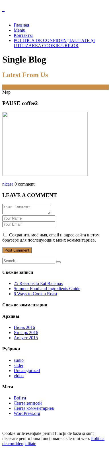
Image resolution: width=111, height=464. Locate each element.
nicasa (7, 184)
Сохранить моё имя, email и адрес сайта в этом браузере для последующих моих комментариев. (51, 237)
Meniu (19, 30)
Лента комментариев (34, 408)
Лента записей (28, 403)
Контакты (23, 35)
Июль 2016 (24, 327)
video (19, 375)
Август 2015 (26, 337)
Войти (20, 397)
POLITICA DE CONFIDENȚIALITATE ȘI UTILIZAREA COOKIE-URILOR (54, 43)
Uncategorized (27, 370)
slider (18, 365)
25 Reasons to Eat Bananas (38, 283)
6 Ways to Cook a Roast (35, 293)
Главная (21, 25)
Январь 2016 (26, 332)
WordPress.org (27, 413)
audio (19, 360)
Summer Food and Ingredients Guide (47, 288)
